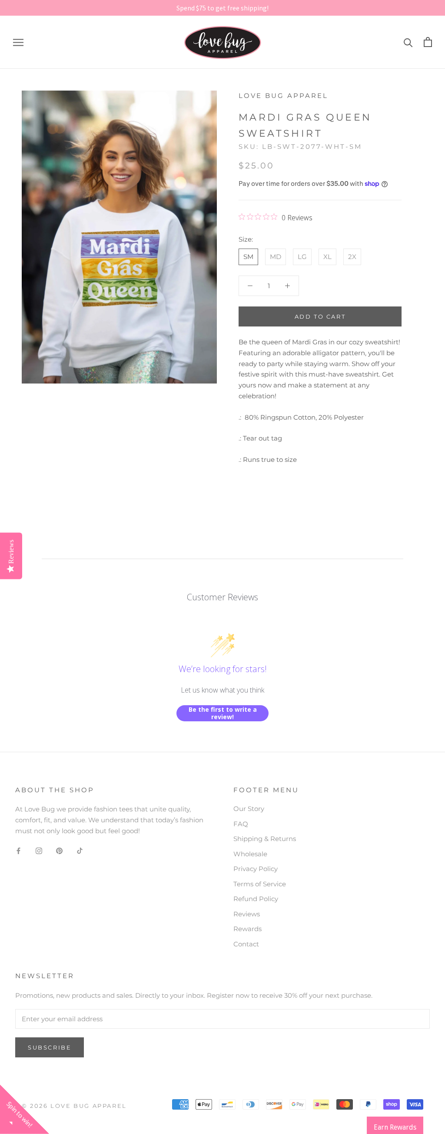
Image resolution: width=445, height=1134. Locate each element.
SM (248, 256)
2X (352, 256)
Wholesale (250, 854)
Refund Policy (255, 899)
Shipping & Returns (264, 839)
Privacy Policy (255, 869)
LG (302, 256)
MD (275, 256)
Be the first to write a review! (223, 713)
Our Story (248, 808)
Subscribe (49, 1047)
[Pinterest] (59, 850)
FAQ (240, 824)
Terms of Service (259, 884)
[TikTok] (79, 850)
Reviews (246, 914)
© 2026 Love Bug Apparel (74, 1105)
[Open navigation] (18, 42)
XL (327, 256)
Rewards (247, 929)
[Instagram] (39, 850)
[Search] (408, 42)
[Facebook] (18, 850)
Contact (246, 944)
